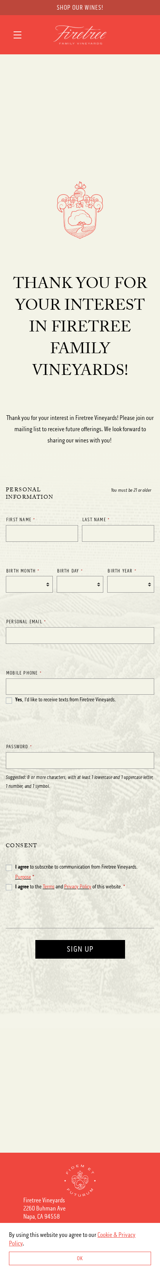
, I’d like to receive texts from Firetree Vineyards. (65, 699)
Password (19, 746)
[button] (19, 35)
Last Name (96, 519)
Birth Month (23, 571)
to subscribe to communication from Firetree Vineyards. (76, 872)
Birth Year (122, 571)
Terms (48, 886)
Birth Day (70, 571)
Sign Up (80, 949)
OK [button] (80, 1258)
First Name (20, 519)
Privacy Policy (77, 886)
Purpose (23, 877)
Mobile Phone (24, 673)
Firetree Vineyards (80, 34)
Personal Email (26, 621)
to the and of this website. (70, 886)
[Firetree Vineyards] (80, 1181)
